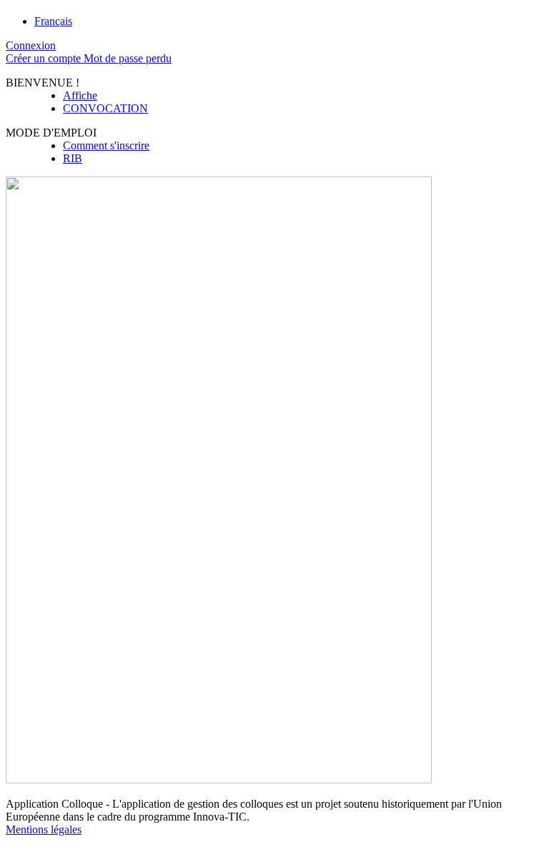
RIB (72, 158)
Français (53, 21)
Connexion (31, 45)
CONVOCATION (105, 108)
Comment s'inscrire (106, 145)
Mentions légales (43, 829)
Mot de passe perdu (128, 58)
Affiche (80, 95)
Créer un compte (45, 58)
